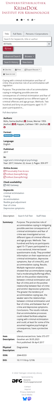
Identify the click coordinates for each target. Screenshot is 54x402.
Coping (7, 196)
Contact (27, 386)
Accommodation (11, 199)
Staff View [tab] (41, 215)
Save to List (10, 74)
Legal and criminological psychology (21, 160)
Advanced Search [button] (12, 56)
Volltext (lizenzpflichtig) (17, 174)
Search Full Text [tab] (25, 215)
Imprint (27, 389)
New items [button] (27, 62)
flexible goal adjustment (15, 202)
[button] (22, 19)
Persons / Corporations (37, 33)
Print (19, 70)
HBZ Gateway (12, 185)
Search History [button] (11, 62)
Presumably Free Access (17, 171)
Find (9, 48)
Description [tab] (8, 215)
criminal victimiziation (14, 193)
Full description (10, 112)
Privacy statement (27, 392)
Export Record (32, 70)
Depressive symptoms (14, 208)
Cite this (7, 70)
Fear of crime (10, 205)
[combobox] (27, 39)
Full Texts (17, 33)
